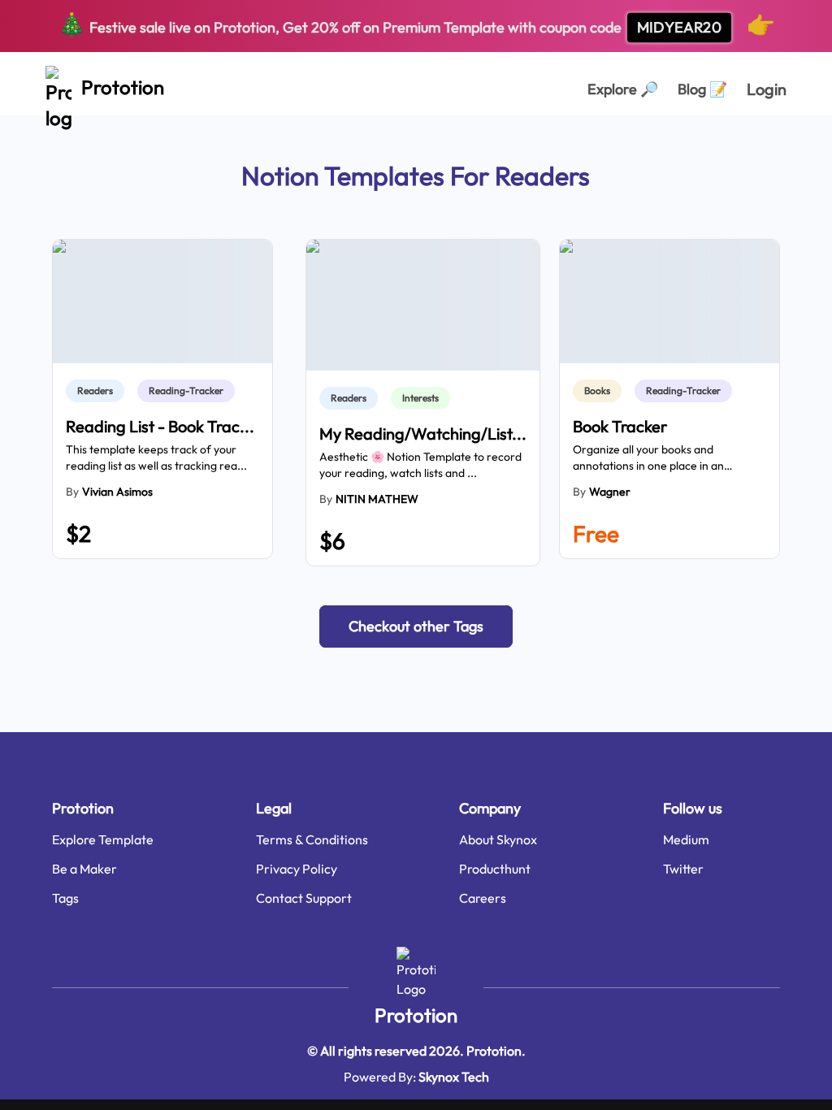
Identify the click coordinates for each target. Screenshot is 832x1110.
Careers (482, 898)
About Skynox (498, 839)
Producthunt (495, 869)
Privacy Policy (296, 869)
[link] (98, 391)
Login (766, 89)
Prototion (416, 1015)
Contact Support (304, 898)
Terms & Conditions (312, 839)
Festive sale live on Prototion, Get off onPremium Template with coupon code (416, 24)
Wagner (609, 491)
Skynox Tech (453, 1077)
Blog (702, 89)
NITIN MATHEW (377, 499)
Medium (686, 839)
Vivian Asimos (117, 491)
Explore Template (103, 839)
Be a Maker (84, 869)
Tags (65, 898)
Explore (622, 89)
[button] (416, 626)
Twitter (683, 869)
